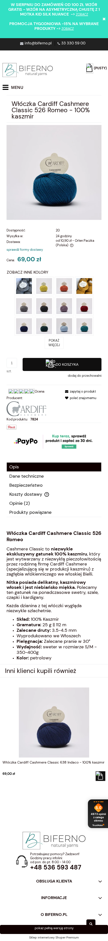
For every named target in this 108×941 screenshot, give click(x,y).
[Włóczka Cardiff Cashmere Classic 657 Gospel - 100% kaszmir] (64, 305)
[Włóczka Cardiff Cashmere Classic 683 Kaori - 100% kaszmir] (44, 285)
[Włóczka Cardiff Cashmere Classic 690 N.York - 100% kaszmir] (24, 285)
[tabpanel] (54, 595)
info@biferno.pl (38, 43)
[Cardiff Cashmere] (26, 408)
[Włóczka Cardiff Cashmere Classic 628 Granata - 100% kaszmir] (84, 305)
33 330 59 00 (73, 43)
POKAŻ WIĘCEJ (54, 342)
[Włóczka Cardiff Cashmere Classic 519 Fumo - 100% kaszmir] (24, 305)
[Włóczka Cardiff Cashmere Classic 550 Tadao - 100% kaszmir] (84, 285)
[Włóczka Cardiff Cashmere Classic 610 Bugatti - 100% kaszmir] (84, 326)
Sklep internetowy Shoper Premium (54, 937)
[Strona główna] (27, 70)
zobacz (82, 14)
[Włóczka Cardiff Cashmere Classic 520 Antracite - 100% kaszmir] (44, 305)
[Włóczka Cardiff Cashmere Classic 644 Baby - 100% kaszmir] (64, 326)
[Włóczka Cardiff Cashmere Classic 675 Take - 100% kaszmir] (64, 285)
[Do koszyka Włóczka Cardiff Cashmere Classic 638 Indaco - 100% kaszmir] (100, 776)
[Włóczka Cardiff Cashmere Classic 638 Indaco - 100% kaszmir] (24, 326)
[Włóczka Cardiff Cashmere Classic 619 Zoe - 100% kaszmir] (44, 326)
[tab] (54, 467)
